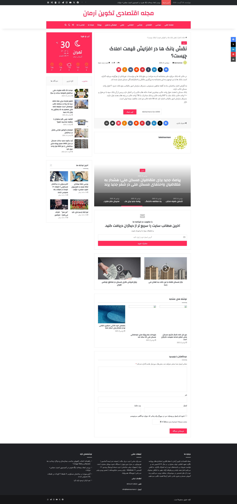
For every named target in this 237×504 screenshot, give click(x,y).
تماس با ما (80, 25)
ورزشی (139, 25)
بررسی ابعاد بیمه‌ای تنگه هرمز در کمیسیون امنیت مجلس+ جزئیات (79, 186)
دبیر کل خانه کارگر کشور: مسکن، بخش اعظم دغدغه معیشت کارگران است (174, 337)
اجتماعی (131, 25)
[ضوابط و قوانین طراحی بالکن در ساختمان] (81, 133)
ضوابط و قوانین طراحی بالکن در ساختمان (62, 131)
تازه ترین (70, 81)
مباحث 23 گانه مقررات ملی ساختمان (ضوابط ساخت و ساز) (61, 92)
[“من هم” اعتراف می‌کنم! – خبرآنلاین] (59, 204)
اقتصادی (149, 25)
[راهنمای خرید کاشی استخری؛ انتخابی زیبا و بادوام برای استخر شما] (111, 314)
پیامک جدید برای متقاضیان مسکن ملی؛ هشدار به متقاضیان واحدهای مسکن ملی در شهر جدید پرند (142, 182)
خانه (183, 37)
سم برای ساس (136, 461)
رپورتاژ (99, 25)
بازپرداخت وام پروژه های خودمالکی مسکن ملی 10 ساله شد (143, 336)
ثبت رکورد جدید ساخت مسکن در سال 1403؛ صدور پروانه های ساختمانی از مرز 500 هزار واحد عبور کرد (62, 145)
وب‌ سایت (137, 405)
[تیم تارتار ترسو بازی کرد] (79, 204)
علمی (122, 25)
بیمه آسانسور (105, 461)
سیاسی (158, 25)
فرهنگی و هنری (111, 25)
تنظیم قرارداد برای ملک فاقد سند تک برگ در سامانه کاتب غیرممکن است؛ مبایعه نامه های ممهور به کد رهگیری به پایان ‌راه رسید (62, 106)
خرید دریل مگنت (124, 461)
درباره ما (91, 25)
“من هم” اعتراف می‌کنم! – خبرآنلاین (61, 214)
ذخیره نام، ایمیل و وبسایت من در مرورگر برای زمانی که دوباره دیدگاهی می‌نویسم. (157, 416)
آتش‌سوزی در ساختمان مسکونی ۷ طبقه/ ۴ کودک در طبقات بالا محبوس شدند (59, 188)
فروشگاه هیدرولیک (128, 473)
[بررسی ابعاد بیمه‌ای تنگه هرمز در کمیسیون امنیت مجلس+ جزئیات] (79, 176)
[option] (142, 181)
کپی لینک (129, 112)
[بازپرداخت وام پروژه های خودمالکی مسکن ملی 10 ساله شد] (142, 318)
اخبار (179, 37)
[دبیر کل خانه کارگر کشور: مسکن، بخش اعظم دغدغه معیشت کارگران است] (173, 318)
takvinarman (178, 63)
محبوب (85, 81)
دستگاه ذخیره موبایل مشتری (110, 464)
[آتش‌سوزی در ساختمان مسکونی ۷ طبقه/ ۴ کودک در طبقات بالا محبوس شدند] (59, 176)
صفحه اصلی (169, 25)
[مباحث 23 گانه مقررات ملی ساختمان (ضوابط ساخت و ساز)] (81, 93)
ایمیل (185, 405)
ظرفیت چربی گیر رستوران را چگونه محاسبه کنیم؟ (63, 121)
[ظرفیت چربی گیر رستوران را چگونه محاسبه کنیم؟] (81, 122)
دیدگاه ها (54, 81)
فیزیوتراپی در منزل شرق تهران (131, 464)
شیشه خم (114, 461)
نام (186, 395)
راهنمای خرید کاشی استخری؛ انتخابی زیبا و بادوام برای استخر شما (112, 327)
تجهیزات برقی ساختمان (129, 467)
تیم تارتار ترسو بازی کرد (80, 212)
